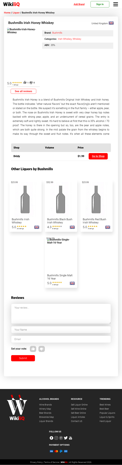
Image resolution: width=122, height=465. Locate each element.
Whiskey (77, 39)
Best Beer (104, 409)
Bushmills (57, 32)
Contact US (76, 421)
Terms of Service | (52, 462)
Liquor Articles (78, 417)
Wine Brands (45, 404)
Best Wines (105, 404)
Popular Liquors (107, 413)
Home (7, 12)
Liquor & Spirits (107, 417)
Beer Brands (45, 413)
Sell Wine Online (78, 409)
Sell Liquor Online (79, 404)
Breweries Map (46, 417)
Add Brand (79, 4)
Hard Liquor (105, 421)
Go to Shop (98, 156)
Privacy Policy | (37, 462)
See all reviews (23, 91)
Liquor (16, 12)
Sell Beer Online (78, 413)
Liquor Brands (46, 421)
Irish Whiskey (64, 39)
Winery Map (45, 409)
